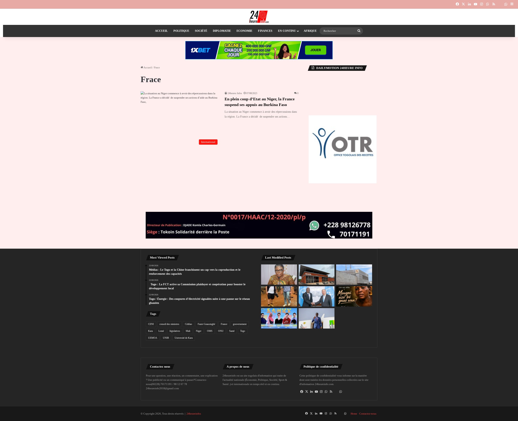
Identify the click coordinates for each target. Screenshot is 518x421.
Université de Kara (184, 337)
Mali (188, 331)
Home (354, 413)
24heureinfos (194, 413)
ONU (221, 331)
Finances (265, 30)
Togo (242, 331)
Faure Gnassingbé (206, 324)
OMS (209, 331)
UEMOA (152, 337)
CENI (151, 324)
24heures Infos (235, 93)
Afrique (310, 30)
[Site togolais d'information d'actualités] (259, 17)
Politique (181, 30)
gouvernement (239, 324)
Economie (244, 30)
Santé (232, 331)
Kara (150, 331)
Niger (198, 331)
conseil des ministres (169, 324)
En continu (287, 30)
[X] (306, 391)
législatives (175, 331)
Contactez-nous (367, 413)
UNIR (166, 337)
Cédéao (188, 324)
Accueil (161, 30)
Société (201, 30)
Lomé (161, 331)
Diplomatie (222, 30)
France (224, 324)
